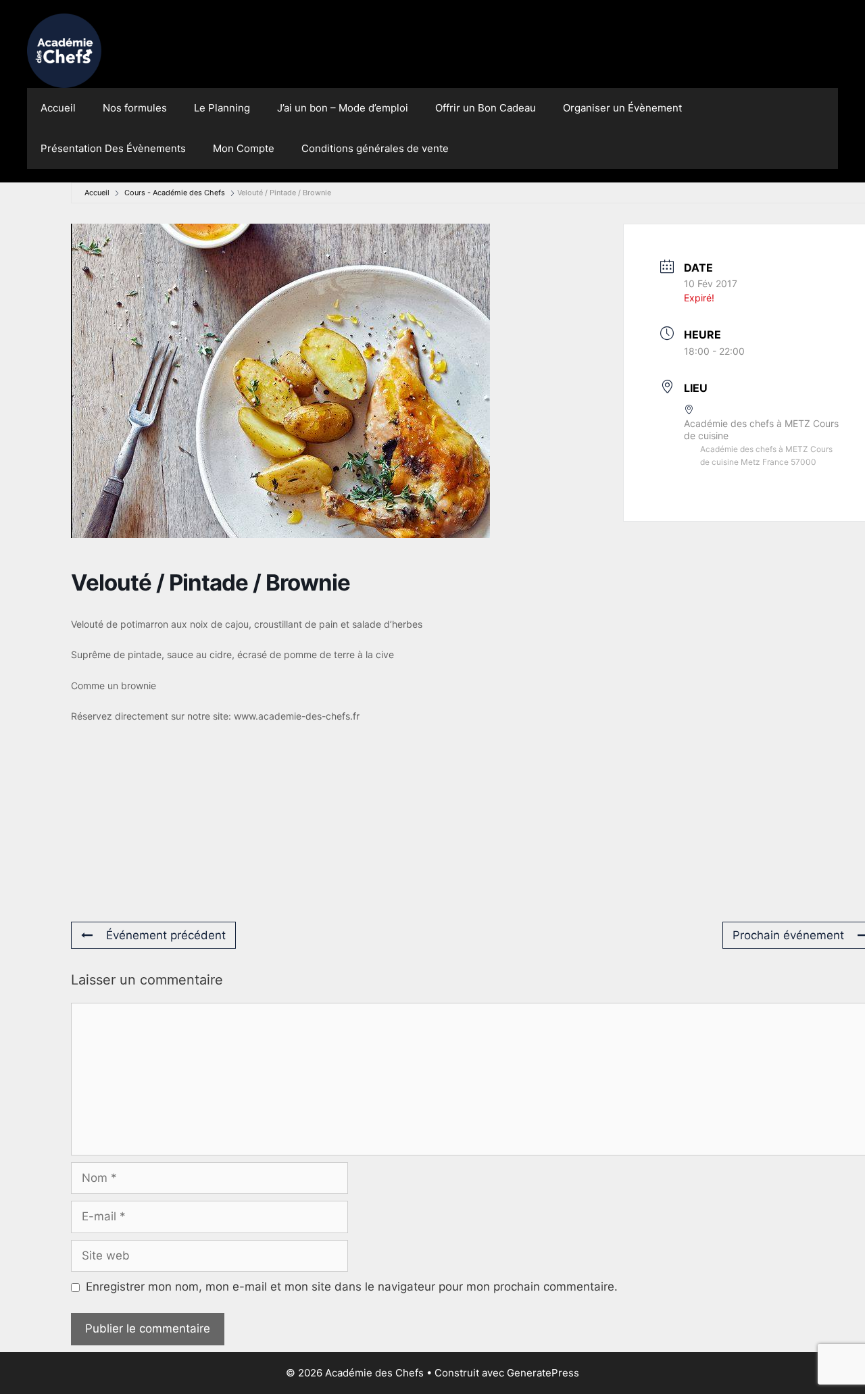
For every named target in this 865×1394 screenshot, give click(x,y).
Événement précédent (166, 935)
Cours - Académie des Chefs (174, 192)
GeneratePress (543, 1372)
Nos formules (135, 107)
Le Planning (222, 107)
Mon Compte (243, 148)
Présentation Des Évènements (113, 148)
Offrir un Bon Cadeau (485, 107)
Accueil (58, 107)
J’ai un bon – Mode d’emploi (342, 107)
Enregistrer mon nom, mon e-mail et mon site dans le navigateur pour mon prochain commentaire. (352, 1286)
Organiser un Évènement (622, 107)
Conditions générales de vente (375, 148)
